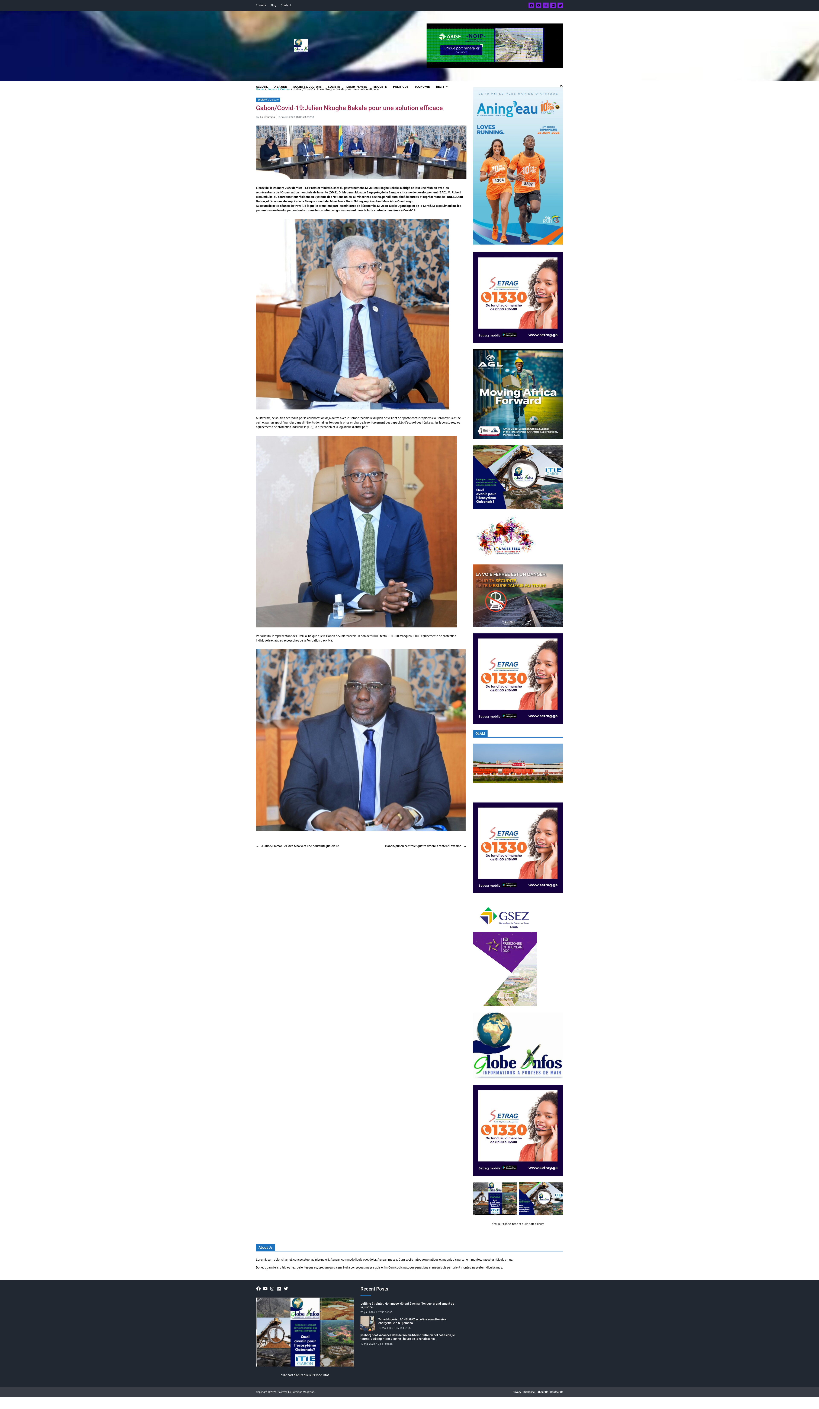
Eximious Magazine (303, 1392)
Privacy (517, 1392)
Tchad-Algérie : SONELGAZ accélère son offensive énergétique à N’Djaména (412, 1321)
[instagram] (546, 5)
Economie (422, 86)
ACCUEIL (262, 86)
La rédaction (267, 117)
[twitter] (560, 5)
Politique (400, 86)
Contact (286, 5)
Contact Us (556, 1392)
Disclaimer (529, 1392)
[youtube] (538, 5)
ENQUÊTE (380, 86)
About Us (542, 1392)
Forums (261, 5)
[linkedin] (553, 5)
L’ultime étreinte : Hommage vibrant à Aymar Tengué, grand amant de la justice (407, 1305)
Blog (273, 5)
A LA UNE (280, 86)
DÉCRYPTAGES (356, 86)
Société (334, 86)
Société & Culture (307, 86)
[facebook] (531, 5)
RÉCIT (440, 86)
